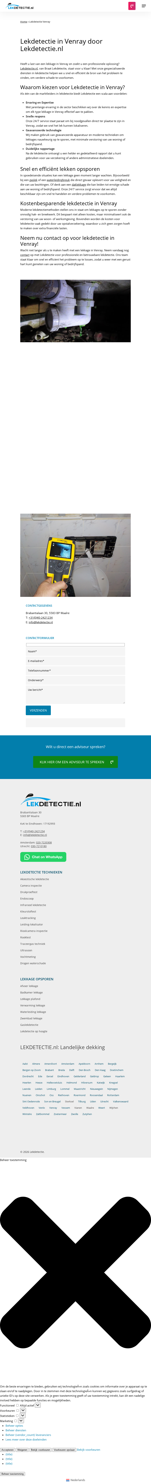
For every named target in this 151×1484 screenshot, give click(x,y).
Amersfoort (50, 1063)
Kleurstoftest (28, 911)
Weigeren (22, 1449)
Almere (36, 1063)
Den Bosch (84, 1070)
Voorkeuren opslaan (64, 1449)
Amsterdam (67, 1063)
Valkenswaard (120, 1101)
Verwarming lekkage (32, 1005)
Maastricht (80, 1089)
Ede (40, 1076)
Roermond (79, 1095)
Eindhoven (63, 1076)
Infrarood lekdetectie (33, 905)
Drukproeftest (28, 892)
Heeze (39, 1082)
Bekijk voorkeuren (40, 1449)
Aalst (25, 1063)
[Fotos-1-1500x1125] (105, 407)
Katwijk (101, 1082)
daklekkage (79, 184)
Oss (52, 1095)
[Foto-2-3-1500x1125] (47, 448)
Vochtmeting (28, 957)
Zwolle (74, 1114)
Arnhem (99, 1063)
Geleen (107, 1076)
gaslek (33, 180)
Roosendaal (96, 1095)
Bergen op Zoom (31, 1070)
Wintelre (27, 1114)
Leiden (38, 1089)
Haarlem (120, 1076)
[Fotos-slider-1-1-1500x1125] (47, 407)
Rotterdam (113, 1095)
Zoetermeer (60, 1114)
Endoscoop (27, 898)
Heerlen (26, 1082)
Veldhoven (28, 1107)
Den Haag (100, 1070)
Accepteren (7, 1449)
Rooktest (25, 937)
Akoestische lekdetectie (34, 879)
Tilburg (82, 1101)
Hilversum (86, 1082)
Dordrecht (28, 1076)
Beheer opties (14, 1425)
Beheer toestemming (12, 1474)
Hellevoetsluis (54, 1082)
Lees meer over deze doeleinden (26, 1439)
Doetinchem (116, 1070)
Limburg (51, 1089)
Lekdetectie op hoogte (33, 1031)
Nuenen (26, 1095)
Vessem (66, 1107)
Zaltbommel (42, 1114)
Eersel (50, 1076)
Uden (93, 1101)
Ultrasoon (26, 950)
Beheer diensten (16, 1430)
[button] (144, 6)
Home (23, 21)
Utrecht (104, 1101)
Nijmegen (112, 1089)
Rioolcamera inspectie (34, 931)
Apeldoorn (84, 1063)
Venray (53, 1107)
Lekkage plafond (30, 999)
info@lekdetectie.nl (41, 622)
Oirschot (40, 1095)
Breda (61, 1070)
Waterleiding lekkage (33, 1012)
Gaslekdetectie (29, 1025)
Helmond (71, 1082)
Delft (71, 1070)
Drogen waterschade (33, 963)
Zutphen (87, 1114)
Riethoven (63, 1095)
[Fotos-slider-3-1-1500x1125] (47, 366)
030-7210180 (39, 846)
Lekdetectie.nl (29, 68)
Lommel (64, 1089)
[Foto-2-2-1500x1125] (105, 448)
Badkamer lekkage (31, 992)
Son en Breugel (52, 1101)
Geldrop (94, 1076)
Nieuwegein (96, 1089)
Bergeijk (112, 1063)
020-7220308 (44, 842)
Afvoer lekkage (29, 986)
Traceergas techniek (32, 944)
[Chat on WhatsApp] (75, 857)
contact (24, 255)
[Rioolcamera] (47, 488)
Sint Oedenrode (31, 1101)
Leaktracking (28, 918)
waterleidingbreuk (58, 180)
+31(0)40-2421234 (41, 617)
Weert (101, 1107)
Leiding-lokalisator (31, 924)
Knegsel (113, 1082)
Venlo (42, 1107)
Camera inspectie (31, 885)
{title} (9, 1454)
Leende (26, 1089)
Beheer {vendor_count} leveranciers (28, 1435)
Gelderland (80, 1076)
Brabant (49, 1070)
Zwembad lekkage (31, 1018)
